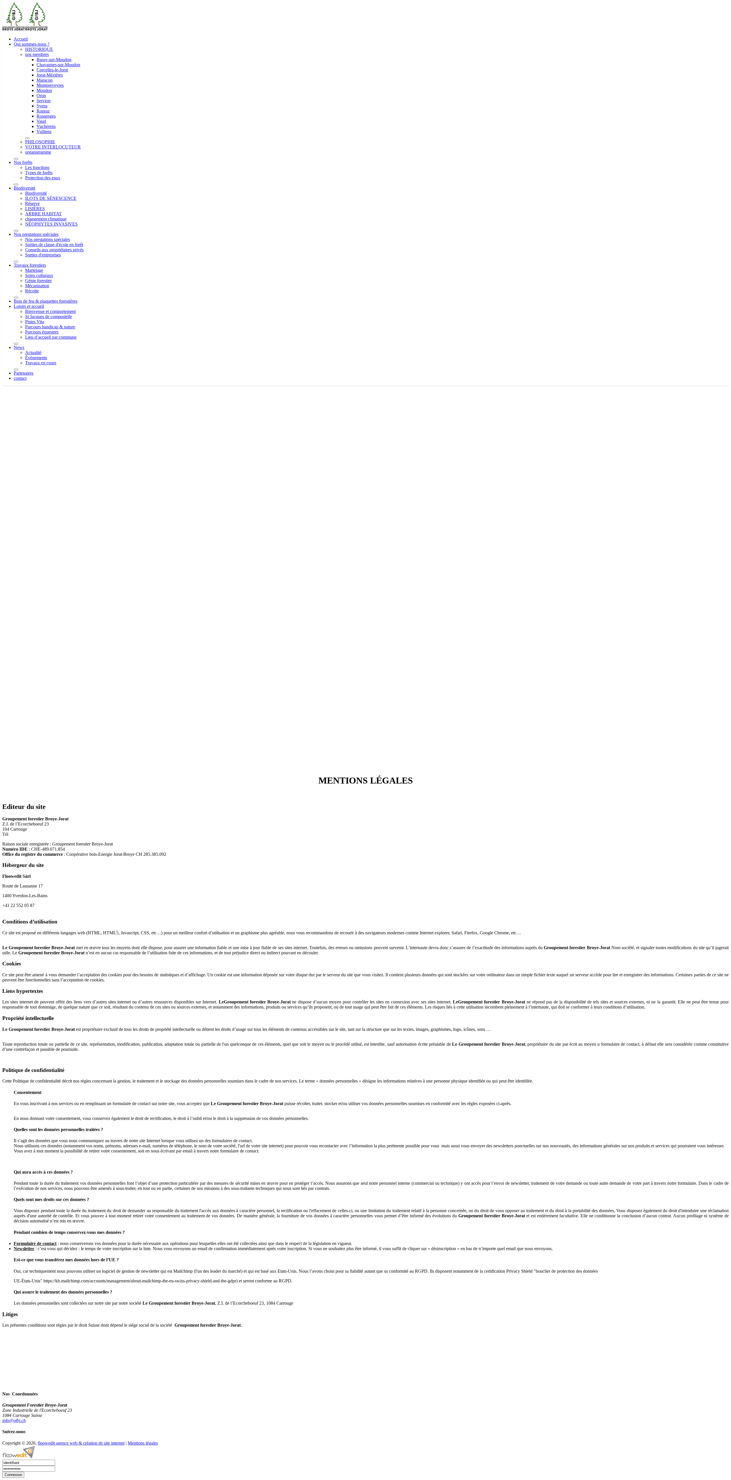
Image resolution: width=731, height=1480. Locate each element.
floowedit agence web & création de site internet (81, 1443)
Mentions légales (143, 1443)
